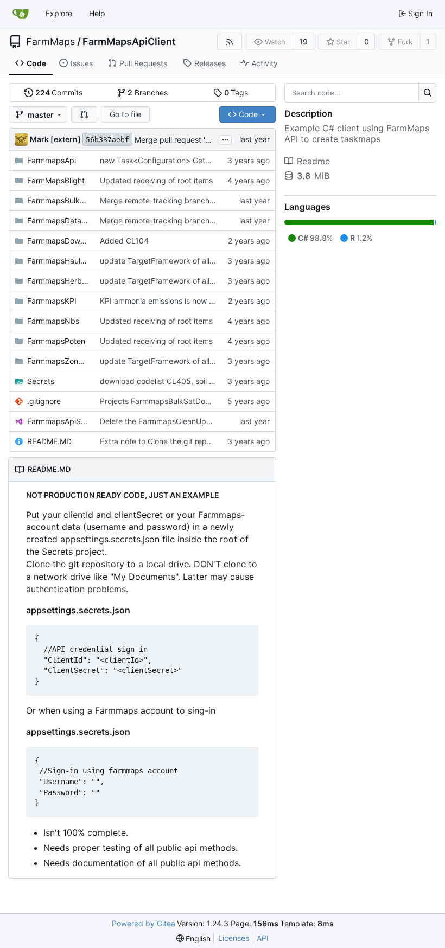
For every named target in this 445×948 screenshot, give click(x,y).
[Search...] (427, 93)
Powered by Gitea (143, 923)
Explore (59, 13)
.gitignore (44, 401)
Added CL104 (124, 240)
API (263, 938)
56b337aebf (107, 140)
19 (303, 41)
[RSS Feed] (229, 42)
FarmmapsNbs (53, 320)
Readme (313, 161)
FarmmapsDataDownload (58, 220)
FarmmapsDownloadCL (58, 240)
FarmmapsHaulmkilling (58, 260)
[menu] (193, 938)
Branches (148, 92)
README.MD (49, 441)
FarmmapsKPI (52, 300)
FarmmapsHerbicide (58, 280)
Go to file (125, 114)
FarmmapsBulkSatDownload (58, 200)
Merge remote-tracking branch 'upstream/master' (188, 200)
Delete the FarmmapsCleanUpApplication (173, 421)
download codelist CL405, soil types (164, 381)
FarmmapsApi (51, 160)
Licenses (233, 938)
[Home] (20, 13)
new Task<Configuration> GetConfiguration (176, 160)
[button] (84, 114)
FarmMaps (50, 41)
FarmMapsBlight (56, 180)
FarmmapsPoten (56, 340)
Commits (59, 92)
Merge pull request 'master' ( (185, 139)
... (225, 138)
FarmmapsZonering (58, 361)
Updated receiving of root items (156, 180)
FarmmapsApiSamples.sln (58, 421)
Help (97, 13)
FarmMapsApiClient (129, 41)
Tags (236, 92)
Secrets (40, 381)
